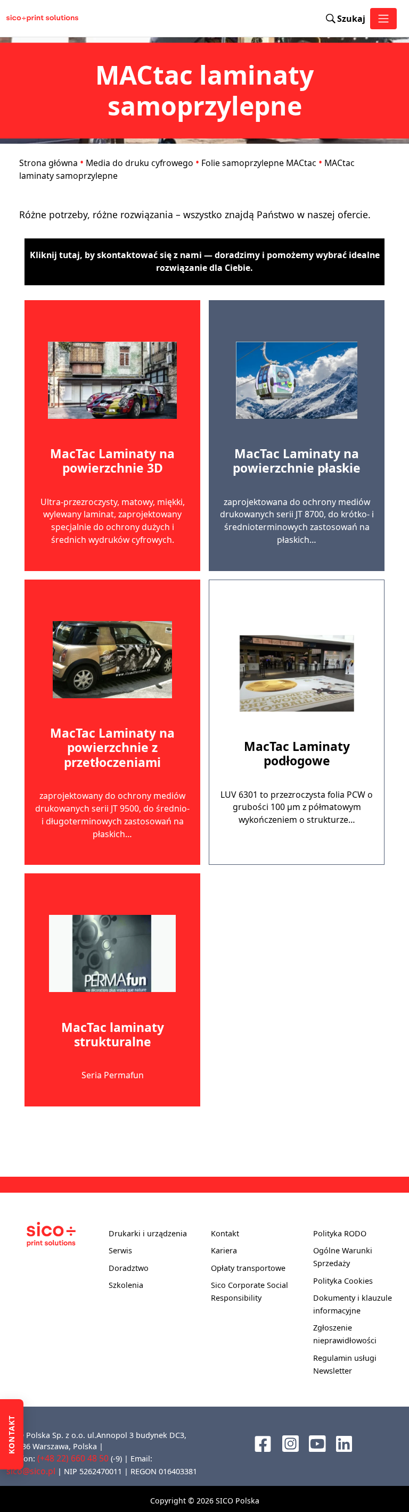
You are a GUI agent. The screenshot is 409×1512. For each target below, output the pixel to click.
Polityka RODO (339, 1233)
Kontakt (225, 1233)
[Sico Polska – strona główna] (34, 18)
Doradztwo (129, 1268)
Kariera (224, 1250)
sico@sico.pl (30, 1471)
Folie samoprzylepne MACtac (258, 163)
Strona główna (48, 163)
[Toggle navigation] (383, 18)
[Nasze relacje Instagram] (290, 1442)
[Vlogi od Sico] (317, 1442)
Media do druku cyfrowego (139, 163)
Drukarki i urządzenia (148, 1233)
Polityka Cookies (343, 1281)
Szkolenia (126, 1285)
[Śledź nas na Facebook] (262, 1442)
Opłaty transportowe (248, 1268)
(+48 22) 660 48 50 (73, 1458)
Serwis (120, 1250)
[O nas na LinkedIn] (344, 1442)
